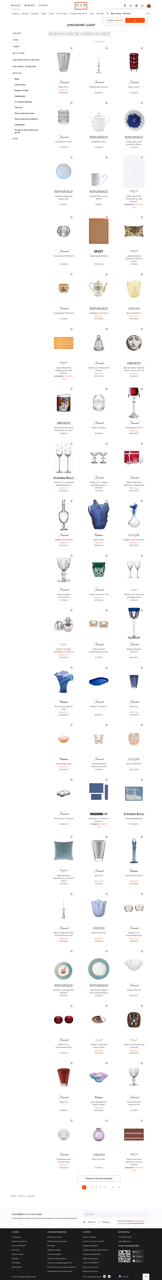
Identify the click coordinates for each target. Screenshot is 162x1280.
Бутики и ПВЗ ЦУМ (19, 1246)
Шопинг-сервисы (89, 1237)
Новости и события (19, 1241)
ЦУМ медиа (16, 1263)
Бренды (25, 14)
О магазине (16, 1237)
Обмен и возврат (54, 1250)
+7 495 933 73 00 (125, 1237)
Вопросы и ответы (54, 1237)
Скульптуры (20, 85)
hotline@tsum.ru (124, 1241)
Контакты (15, 1250)
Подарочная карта (90, 1246)
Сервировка (20, 96)
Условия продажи (54, 1254)
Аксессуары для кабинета (26, 119)
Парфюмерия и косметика (26, 60)
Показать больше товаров (98, 1179)
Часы (91, 14)
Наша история (17, 1254)
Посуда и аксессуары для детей (26, 131)
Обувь (43, 14)
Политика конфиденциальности (60, 1263)
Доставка (51, 1246)
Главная (13, 1196)
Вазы (17, 79)
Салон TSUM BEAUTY (91, 1263)
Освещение (20, 125)
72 (113, 1187)
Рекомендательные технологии (59, 1271)
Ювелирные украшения (24, 67)
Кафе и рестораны (90, 1258)
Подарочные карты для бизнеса (95, 1250)
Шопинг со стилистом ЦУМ (93, 1241)
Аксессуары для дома (25, 113)
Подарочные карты (78, 14)
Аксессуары (62, 14)
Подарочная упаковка (91, 1254)
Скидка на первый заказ (56, 1258)
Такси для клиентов (90, 1267)
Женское (22, 1196)
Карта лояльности (90, 1271)
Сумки (51, 14)
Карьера (15, 1258)
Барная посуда (21, 90)
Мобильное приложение (57, 1241)
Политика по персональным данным (61, 1267)
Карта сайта (16, 1267)
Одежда (34, 14)
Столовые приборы (23, 102)
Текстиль (19, 107)
